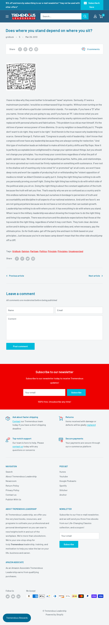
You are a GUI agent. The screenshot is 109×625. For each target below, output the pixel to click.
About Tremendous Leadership (21, 476)
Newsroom (11, 481)
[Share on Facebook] (20, 49)
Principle (52, 251)
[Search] (85, 16)
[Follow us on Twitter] (8, 596)
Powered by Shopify (54, 614)
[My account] (95, 16)
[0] (101, 16)
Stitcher (63, 490)
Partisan (34, 251)
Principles (63, 251)
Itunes (62, 471)
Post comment (20, 346)
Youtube (63, 476)
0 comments (93, 49)
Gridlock (16, 251)
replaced (91, 424)
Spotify (63, 485)
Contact (16, 421)
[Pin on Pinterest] (25, 49)
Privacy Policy (12, 490)
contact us (17, 446)
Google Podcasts (67, 481)
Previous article (16, 275)
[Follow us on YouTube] (13, 596)
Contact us (11, 494)
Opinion (25, 251)
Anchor (63, 494)
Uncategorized (76, 251)
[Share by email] (36, 49)
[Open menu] (7, 16)
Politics (43, 251)
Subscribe (76, 392)
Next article (94, 275)
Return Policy (12, 485)
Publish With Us (13, 499)
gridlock (10, 37)
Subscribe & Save (94, 5)
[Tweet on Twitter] (31, 49)
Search (9, 471)
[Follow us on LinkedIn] (18, 596)
